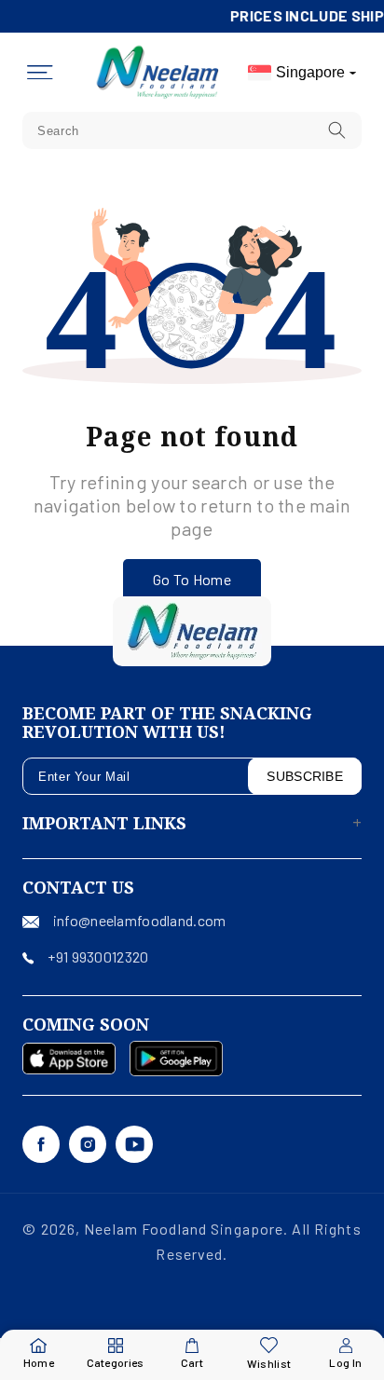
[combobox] (192, 130)
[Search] (337, 130)
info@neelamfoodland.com (139, 920)
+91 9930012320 (98, 956)
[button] (40, 72)
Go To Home (192, 579)
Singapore (310, 72)
